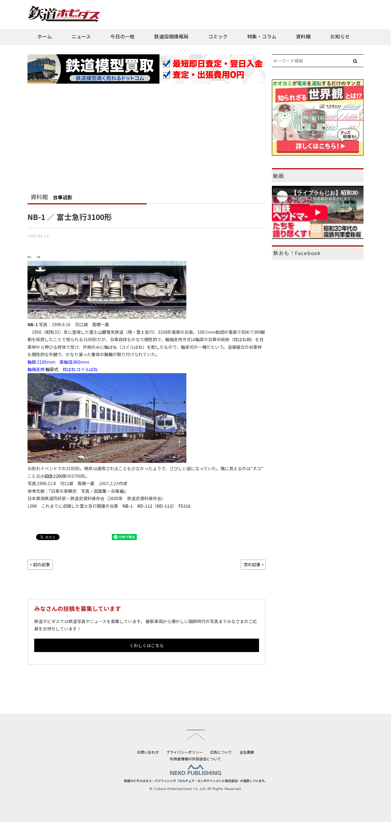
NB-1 (127, 506)
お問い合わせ (148, 752)
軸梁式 (52, 369)
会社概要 (246, 752)
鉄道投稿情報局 (171, 36)
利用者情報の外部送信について (195, 758)
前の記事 (41, 564)
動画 (278, 175)
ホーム (44, 36)
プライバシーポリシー (184, 752)
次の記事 (252, 564)
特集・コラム (261, 36)
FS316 (184, 506)
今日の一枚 (122, 36)
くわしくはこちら (147, 645)
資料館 (303, 36)
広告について (221, 752)
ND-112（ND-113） (155, 506)
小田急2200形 (53, 476)
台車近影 (62, 197)
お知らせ (340, 36)
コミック (218, 36)
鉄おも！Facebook (297, 253)
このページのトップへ (195, 735)
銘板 (108, 354)
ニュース (81, 36)
